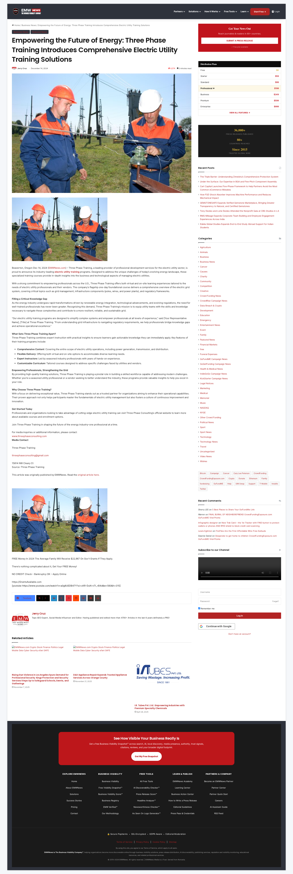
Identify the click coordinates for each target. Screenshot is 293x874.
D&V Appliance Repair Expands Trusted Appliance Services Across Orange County (100, 676)
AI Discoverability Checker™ (146, 787)
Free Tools (229, 11)
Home (17, 25)
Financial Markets (208, 344)
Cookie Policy (159, 842)
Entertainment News (210, 325)
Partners (178, 11)
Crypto (231, 478)
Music (203, 403)
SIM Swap (240, 484)
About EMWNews (74, 787)
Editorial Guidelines (183, 807)
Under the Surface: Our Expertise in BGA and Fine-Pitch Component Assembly (238, 181)
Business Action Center (182, 794)
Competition (206, 286)
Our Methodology (110, 813)
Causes (203, 271)
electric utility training (67, 271)
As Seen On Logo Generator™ (146, 813)
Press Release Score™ (146, 794)
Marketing (205, 388)
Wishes (203, 461)
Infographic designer (208, 522)
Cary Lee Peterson (242, 473)
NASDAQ (204, 408)
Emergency (205, 320)
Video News (206, 456)
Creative (204, 291)
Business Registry (110, 800)
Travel (203, 446)
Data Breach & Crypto (211, 305)
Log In (240, 615)
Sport (202, 427)
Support (252, 484)
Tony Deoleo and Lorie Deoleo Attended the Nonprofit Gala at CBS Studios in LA (239, 211)
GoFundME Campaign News (213, 359)
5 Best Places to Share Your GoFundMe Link (233, 509)
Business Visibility (110, 781)
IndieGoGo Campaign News (213, 374)
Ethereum (253, 478)
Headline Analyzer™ (146, 800)
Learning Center (182, 787)
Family (203, 335)
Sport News (206, 432)
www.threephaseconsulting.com (29, 436)
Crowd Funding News (210, 296)
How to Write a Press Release (182, 800)
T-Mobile (263, 484)
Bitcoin (203, 473)
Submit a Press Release (239, 40)
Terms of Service (124, 842)
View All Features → (239, 113)
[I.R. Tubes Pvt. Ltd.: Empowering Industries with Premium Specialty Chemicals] (163, 674)
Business (204, 257)
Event (203, 330)
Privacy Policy (142, 842)
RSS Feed (218, 813)
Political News (207, 422)
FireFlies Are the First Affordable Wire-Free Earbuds (241, 531)
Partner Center (219, 787)
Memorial (204, 398)
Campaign (214, 473)
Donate (242, 478)
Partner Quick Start (219, 794)
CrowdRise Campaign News (213, 301)
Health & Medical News (211, 369)
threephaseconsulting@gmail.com (30, 455)
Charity (203, 276)
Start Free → (260, 11)
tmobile (275, 484)
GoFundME (218, 484)
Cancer (203, 266)
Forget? (275, 601)
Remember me (207, 608)
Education (205, 315)
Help (229, 484)
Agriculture (205, 247)
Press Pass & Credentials (182, 813)
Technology (206, 437)
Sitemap (173, 842)
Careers (218, 800)
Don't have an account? (239, 634)
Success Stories (74, 800)
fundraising (204, 484)
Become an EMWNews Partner (218, 781)
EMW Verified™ (110, 807)
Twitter (203, 489)
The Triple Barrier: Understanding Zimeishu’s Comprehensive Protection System (239, 177)
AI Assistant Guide (219, 807)
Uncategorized (207, 451)
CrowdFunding (260, 473)
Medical (204, 393)
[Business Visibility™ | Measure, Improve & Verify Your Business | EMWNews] (28, 11)
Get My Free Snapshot (146, 756)
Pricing (74, 807)
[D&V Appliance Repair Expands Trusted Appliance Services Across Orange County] (101, 659)
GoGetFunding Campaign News (215, 364)
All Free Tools (146, 781)
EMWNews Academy (182, 781)
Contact (74, 813)
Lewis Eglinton (205, 531)
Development (206, 310)
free (202, 349)
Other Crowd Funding (210, 417)
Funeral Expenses (208, 354)
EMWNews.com (57, 267)
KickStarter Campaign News (214, 378)
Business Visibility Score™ (110, 794)
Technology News (209, 442)
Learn (243, 11)
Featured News (39, 32)
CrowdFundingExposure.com (212, 478)
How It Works (211, 11)
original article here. (88, 474)
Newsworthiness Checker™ (146, 807)
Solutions (194, 11)
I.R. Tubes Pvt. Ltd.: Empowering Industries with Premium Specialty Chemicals (160, 707)
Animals (204, 252)
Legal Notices (206, 383)
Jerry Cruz (22, 68)
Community (205, 281)
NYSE (203, 412)
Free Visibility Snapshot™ (110, 787)
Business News (29, 25)
